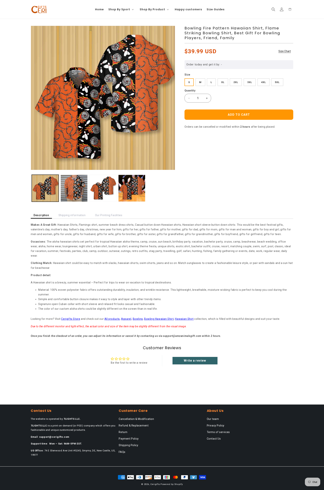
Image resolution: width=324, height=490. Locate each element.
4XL (263, 82)
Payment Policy (129, 438)
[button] (121, 9)
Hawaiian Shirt (184, 318)
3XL (249, 82)
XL (222, 82)
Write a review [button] (195, 360)
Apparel (126, 318)
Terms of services (218, 432)
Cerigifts (155, 484)
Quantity (189, 90)
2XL (235, 82)
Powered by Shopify (171, 484)
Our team (213, 418)
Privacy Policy (215, 425)
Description (41, 215)
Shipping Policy (128, 445)
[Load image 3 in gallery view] (102, 188)
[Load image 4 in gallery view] (131, 188)
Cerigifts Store (70, 318)
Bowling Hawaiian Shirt (159, 318)
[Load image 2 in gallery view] (74, 188)
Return (123, 432)
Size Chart (284, 51)
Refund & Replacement (133, 425)
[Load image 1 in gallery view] (45, 188)
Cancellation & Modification (136, 418)
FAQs (122, 451)
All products (112, 318)
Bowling (138, 318)
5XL (277, 82)
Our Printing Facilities (108, 215)
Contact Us (214, 438)
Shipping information (72, 215)
